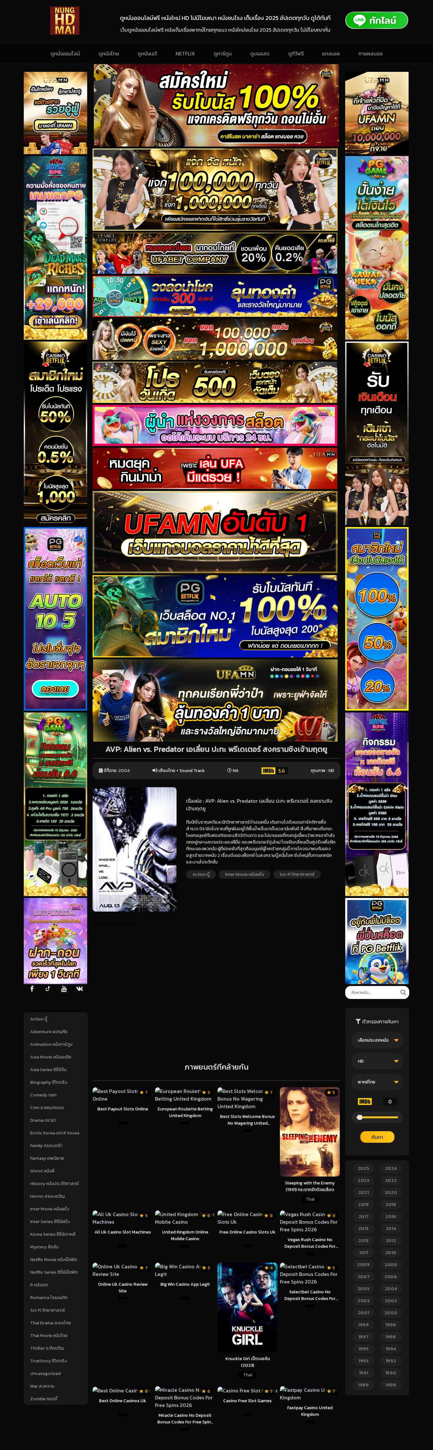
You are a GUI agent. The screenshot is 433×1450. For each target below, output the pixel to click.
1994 (391, 1349)
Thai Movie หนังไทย (49, 1335)
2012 (391, 1240)
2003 (364, 1300)
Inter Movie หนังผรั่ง (49, 1209)
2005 (364, 1288)
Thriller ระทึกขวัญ (47, 1348)
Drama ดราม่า (43, 1120)
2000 (391, 1312)
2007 (364, 1276)
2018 (390, 1204)
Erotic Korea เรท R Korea (54, 1133)
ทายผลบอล (371, 53)
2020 (391, 1192)
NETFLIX (185, 53)
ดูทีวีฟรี (296, 53)
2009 (363, 1264)
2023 (363, 1180)
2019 (363, 1204)
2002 (391, 1300)
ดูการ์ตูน (223, 53)
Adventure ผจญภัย (49, 1031)
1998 (390, 1324)
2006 (391, 1276)
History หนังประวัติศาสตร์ (54, 1183)
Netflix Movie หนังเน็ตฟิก (53, 1259)
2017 (364, 1216)
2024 (391, 1168)
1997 (364, 1337)
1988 (390, 1385)
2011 (363, 1252)
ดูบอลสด (259, 53)
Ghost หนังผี (42, 1171)
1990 (391, 1373)
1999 (363, 1324)
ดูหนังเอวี (147, 53)
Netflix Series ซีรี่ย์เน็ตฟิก (54, 1272)
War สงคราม (42, 1386)
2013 (364, 1240)
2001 (363, 1312)
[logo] (65, 33)
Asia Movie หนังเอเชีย (50, 1057)
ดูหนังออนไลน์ (65, 53)
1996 (390, 1337)
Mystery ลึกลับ (44, 1247)
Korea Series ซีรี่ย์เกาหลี (52, 1234)
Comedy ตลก (43, 1095)
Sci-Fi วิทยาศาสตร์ (47, 1310)
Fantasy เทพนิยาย (47, 1158)
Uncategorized (45, 1373)
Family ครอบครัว (46, 1145)
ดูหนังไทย (109, 53)
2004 (124, 770)
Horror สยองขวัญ (47, 1196)
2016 (390, 1216)
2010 (391, 1252)
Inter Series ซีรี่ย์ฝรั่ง (50, 1221)
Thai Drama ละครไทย (50, 1323)
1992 (391, 1361)
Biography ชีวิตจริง (48, 1082)
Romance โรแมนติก (49, 1297)
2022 (391, 1180)
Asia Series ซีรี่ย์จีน (48, 1069)
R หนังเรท (39, 1285)
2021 (364, 1192)
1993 (364, 1361)
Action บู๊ (38, 1019)
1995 (364, 1349)
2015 (364, 1228)
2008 (391, 1264)
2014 (391, 1228)
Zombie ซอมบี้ (43, 1399)
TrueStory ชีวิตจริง (48, 1361)
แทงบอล (331, 53)
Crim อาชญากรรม (47, 1107)
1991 (363, 1373)
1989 (363, 1385)
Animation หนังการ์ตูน (51, 1044)
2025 (364, 1168)
